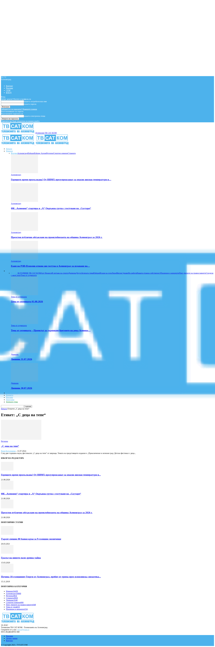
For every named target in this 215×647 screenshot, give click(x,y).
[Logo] (18, 145)
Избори (30, 153)
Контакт (9, 86)
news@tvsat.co (23, 630)
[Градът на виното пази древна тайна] (7, 553)
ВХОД (8, 93)
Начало (9, 149)
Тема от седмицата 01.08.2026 (27, 301)
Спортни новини (60, 153)
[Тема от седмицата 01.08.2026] (24, 294)
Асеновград (22, 153)
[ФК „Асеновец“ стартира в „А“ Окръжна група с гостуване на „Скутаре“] (24, 201)
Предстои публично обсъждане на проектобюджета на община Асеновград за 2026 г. (56, 237)
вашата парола (30, 104)
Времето (9, 395)
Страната (72, 153)
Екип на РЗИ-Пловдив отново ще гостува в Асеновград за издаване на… (50, 266)
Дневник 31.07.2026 (21, 359)
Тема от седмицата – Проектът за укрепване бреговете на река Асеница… (51, 330)
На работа (132, 273)
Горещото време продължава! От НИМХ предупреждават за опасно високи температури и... (51, 474)
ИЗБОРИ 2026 (12, 393)
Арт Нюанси (46, 273)
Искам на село (106, 273)
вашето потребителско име (35, 101)
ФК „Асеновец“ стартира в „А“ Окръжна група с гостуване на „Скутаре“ (51, 208)
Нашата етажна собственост (148, 273)
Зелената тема (87, 273)
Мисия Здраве (122, 273)
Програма (10, 400)
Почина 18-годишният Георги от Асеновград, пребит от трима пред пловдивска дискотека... (51, 576)
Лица (114, 273)
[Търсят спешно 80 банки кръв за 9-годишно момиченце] (7, 534)
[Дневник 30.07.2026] (24, 381)
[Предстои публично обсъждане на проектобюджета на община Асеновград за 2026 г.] (24, 230)
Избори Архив (40, 153)
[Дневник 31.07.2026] (24, 352)
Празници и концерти (169, 273)
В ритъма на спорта (60, 273)
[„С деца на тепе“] (21, 439)
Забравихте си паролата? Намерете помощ (19, 109)
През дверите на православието (192, 273)
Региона (49, 153)
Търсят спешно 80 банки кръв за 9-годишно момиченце (31, 539)
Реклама (9, 88)
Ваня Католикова (8, 451)
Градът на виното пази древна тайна (21, 557)
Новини (9, 151)
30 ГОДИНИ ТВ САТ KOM (29, 273)
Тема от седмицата (29, 275)
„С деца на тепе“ (10, 446)
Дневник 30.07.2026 (21, 388)
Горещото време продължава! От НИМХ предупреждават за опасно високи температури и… (61, 179)
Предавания (11, 271)
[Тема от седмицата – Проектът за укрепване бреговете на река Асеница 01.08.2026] (24, 323)
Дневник (72, 273)
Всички (14, 153)
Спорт (18, 275)
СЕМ (8, 90)
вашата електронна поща (34, 116)
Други (78, 273)
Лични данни (11, 638)
